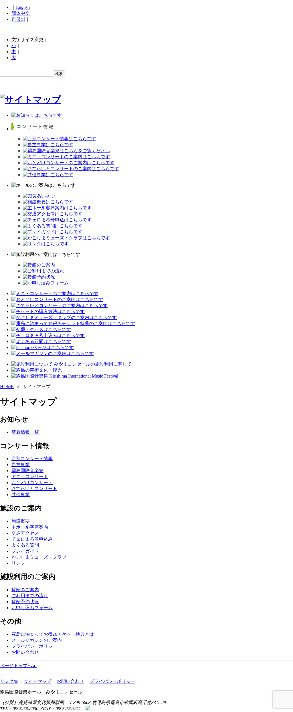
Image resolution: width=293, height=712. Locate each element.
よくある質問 (25, 545)
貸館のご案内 (25, 589)
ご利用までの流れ (29, 595)
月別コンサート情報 (32, 458)
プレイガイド (25, 551)
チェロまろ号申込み (32, 539)
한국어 (18, 19)
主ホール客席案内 (29, 527)
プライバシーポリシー (34, 646)
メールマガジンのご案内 (36, 640)
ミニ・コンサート (29, 476)
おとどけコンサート (32, 482)
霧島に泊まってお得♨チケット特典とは (52, 634)
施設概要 (20, 521)
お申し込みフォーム (32, 607)
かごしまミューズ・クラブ (38, 557)
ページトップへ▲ (18, 665)
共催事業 (20, 494)
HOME (7, 386)
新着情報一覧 (25, 432)
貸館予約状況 (25, 601)
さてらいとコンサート (34, 488)
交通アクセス (25, 533)
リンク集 (9, 681)
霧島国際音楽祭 (27, 470)
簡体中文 (20, 13)
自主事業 (20, 464)
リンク (18, 563)
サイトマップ (37, 681)
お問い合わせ (25, 652)
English (23, 7)
